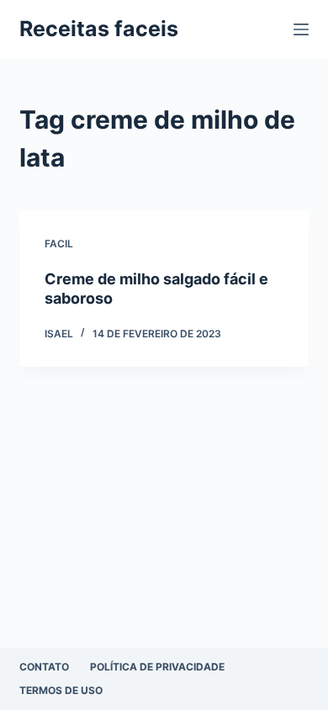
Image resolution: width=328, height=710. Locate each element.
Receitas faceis (98, 28)
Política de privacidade (157, 666)
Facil (59, 243)
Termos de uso (61, 690)
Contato (44, 666)
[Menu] (301, 29)
